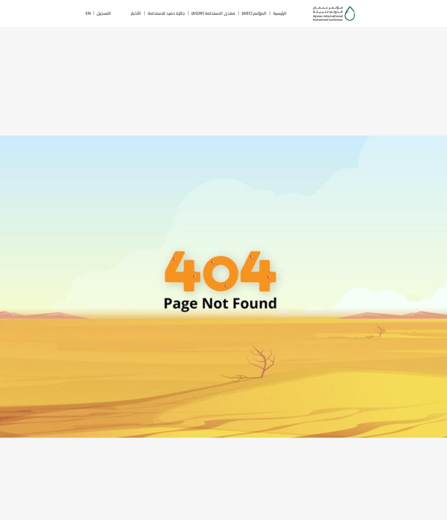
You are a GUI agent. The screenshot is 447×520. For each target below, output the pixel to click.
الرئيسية (280, 13)
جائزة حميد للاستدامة (166, 13)
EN (88, 13)
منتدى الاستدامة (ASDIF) (213, 13)
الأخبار (136, 13)
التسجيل (104, 13)
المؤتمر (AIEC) (254, 13)
